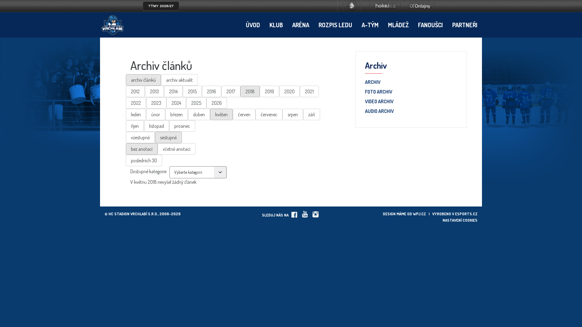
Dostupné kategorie (148, 171)
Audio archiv (379, 111)
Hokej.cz (385, 6)
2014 (173, 91)
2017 (230, 91)
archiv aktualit (179, 80)
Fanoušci (430, 25)
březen (176, 114)
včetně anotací (176, 149)
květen (221, 114)
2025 (196, 103)
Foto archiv (378, 92)
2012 (135, 91)
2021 (309, 91)
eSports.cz (466, 213)
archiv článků (143, 80)
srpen (293, 114)
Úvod (253, 25)
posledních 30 (144, 160)
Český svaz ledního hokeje (352, 6)
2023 (156, 103)
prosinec (182, 126)
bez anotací (141, 149)
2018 (250, 91)
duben (199, 114)
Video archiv (379, 101)
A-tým (370, 25)
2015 (192, 91)
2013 (154, 91)
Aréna (300, 25)
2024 (176, 103)
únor (155, 114)
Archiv (372, 82)
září (311, 114)
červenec (269, 114)
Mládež (398, 25)
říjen (135, 126)
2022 (136, 103)
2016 (211, 91)
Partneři (464, 25)
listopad (156, 126)
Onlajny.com (420, 6)
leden (136, 114)
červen (244, 114)
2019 (269, 91)
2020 (289, 91)
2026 (217, 103)
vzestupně (140, 137)
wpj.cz (419, 213)
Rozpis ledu (335, 25)
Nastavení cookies (460, 220)
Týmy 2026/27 (161, 6)
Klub (276, 25)
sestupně (168, 137)
